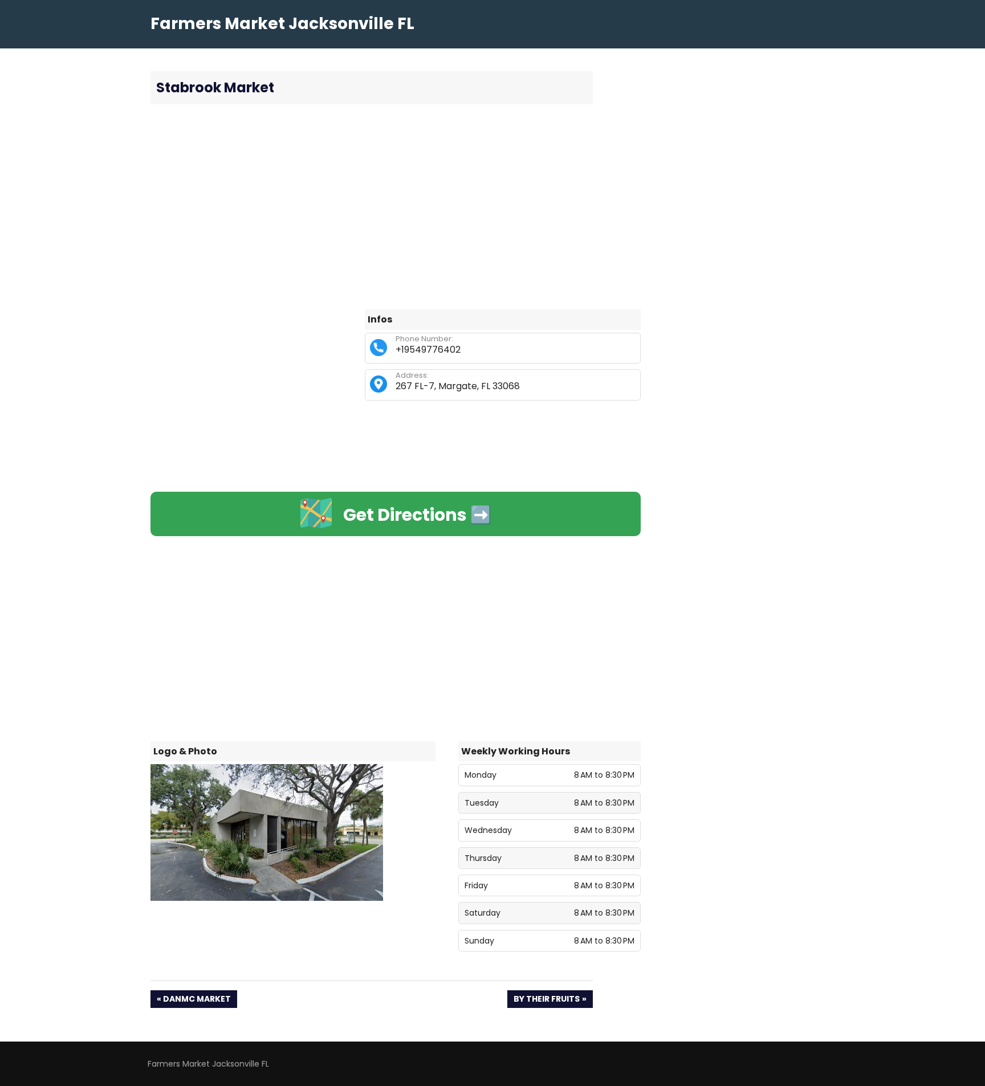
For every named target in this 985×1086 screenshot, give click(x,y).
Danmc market (196, 1000)
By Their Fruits (546, 1000)
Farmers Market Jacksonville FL (282, 24)
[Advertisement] (395, 207)
